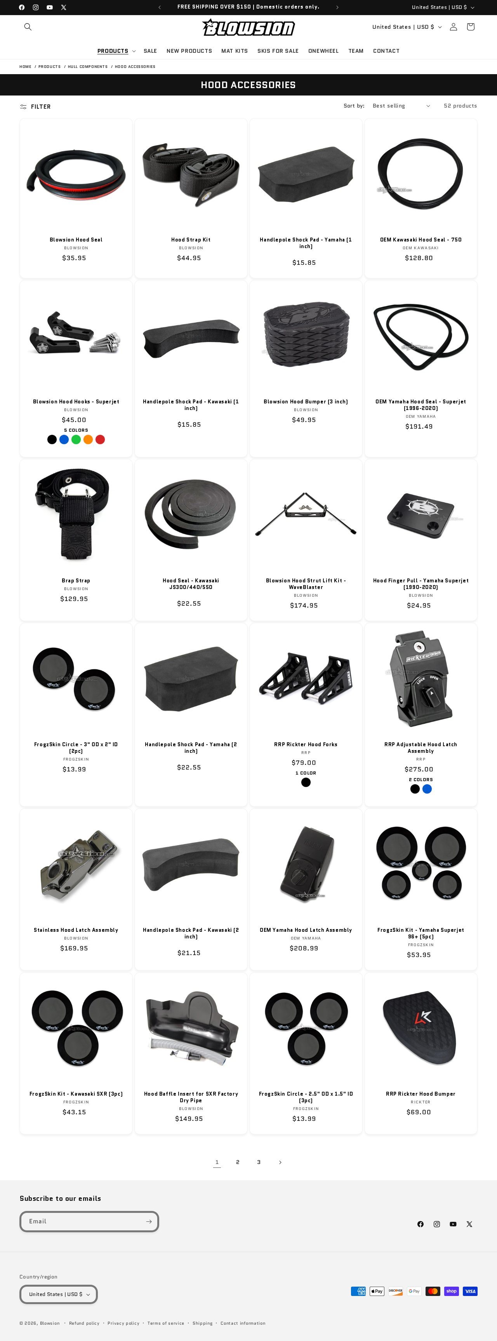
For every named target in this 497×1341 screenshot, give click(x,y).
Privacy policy (123, 1323)
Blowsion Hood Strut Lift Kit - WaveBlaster (306, 584)
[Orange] (88, 439)
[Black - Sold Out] (52, 439)
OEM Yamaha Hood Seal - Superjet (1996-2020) (420, 405)
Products (50, 66)
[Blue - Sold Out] (64, 439)
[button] (27, 26)
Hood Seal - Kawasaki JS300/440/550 (191, 584)
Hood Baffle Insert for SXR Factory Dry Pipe (191, 1097)
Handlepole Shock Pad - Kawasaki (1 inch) (191, 405)
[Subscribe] (148, 1221)
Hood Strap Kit (190, 240)
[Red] (100, 439)
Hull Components (88, 66)
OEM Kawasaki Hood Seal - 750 (421, 240)
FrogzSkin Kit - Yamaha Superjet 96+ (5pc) (420, 933)
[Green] (76, 439)
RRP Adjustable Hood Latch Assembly (420, 748)
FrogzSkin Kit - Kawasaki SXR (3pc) (76, 1094)
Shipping (203, 1323)
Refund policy (84, 1323)
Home (25, 66)
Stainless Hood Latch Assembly (76, 930)
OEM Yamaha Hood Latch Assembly (306, 930)
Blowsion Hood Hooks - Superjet (76, 402)
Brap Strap (76, 581)
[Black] (415, 789)
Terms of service (166, 1323)
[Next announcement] (337, 7)
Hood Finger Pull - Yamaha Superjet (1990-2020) (421, 584)
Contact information (243, 1323)
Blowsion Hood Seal (76, 240)
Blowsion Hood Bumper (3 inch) (306, 402)
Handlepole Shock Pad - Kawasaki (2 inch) (191, 933)
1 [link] (217, 1162)
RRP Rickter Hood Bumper (421, 1094)
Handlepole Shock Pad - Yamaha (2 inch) (191, 748)
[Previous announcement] (159, 7)
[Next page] (279, 1162)
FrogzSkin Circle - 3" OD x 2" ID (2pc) (76, 748)
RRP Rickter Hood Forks (305, 745)
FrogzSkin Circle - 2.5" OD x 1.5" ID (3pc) (306, 1097)
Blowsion (50, 1323)
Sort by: (354, 105)
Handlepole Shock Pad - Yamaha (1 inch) (306, 243)
